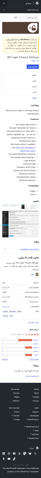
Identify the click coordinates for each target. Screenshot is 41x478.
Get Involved (14, 408)
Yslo (33, 61)
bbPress (34, 434)
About (36, 389)
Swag (16, 419)
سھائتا (34, 98)
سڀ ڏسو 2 (6, 306)
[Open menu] (3, 3)
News (36, 393)
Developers (34, 416)
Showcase (15, 389)
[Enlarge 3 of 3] (36, 214)
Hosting (36, 397)
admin (19, 311)
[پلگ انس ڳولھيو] (15, 17)
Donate (15, 416)
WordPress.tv (32, 419)
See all (4, 359)
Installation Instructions (29, 249)
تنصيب (34, 86)
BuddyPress (33, 438)
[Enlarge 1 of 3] (36, 207)
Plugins (16, 397)
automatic (12, 311)
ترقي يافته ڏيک (33, 322)
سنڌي (31, 448)
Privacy (36, 401)
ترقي (35, 92)
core (11, 316)
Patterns (16, 401)
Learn (36, 408)
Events (16, 412)
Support (35, 412)
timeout (5, 316)
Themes (16, 393)
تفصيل (34, 75)
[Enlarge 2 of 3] (17, 207)
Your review (34, 359)
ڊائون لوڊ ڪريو (32, 67)
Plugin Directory (33, 10)
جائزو (35, 81)
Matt (36, 430)
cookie (5, 311)
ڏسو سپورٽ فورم (32, 376)
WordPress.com (31, 427)
